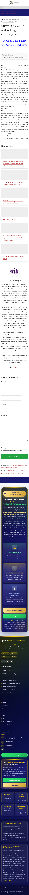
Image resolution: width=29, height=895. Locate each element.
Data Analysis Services (8, 693)
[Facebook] (3, 661)
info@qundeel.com (9, 749)
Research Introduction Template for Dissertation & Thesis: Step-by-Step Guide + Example (13, 164)
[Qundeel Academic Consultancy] (14, 3)
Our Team (5, 705)
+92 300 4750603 (9, 745)
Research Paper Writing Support (11, 683)
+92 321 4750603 (9, 741)
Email (3, 393)
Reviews (4, 709)
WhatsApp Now (14, 616)
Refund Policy (12, 891)
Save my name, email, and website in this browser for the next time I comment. (13, 449)
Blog (19, 11)
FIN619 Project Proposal (10, 219)
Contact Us (5, 728)
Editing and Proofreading (9, 686)
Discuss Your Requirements (14, 610)
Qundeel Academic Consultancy (8, 11)
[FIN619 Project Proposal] (14, 212)
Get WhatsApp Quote (14, 780)
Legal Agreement (7, 721)
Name (3, 382)
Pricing (4, 712)
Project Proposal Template (8, 21)
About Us (4, 702)
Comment (4, 415)
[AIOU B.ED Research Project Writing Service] (14, 249)
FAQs (3, 718)
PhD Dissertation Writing (9, 674)
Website (3, 404)
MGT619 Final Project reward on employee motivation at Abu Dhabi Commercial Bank (12, 238)
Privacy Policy (4, 891)
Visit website (16, 367)
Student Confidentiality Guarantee (11, 724)
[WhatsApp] (11, 661)
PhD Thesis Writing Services (9, 670)
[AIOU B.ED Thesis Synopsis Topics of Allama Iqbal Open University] (14, 175)
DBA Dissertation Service (9, 689)
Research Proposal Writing (9, 680)
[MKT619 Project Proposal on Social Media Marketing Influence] (14, 193)
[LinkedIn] (7, 661)
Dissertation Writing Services (10, 677)
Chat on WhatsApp (15, 755)
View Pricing (14, 785)
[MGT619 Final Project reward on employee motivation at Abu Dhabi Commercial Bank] (14, 228)
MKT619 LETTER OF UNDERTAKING (13, 57)
